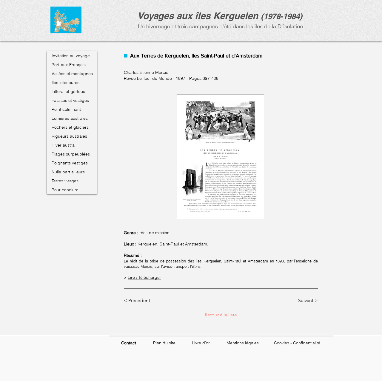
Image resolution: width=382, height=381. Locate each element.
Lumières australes (70, 118)
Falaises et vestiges (70, 100)
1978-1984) (283, 16)
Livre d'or (201, 343)
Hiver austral (64, 145)
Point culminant (66, 109)
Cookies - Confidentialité (297, 343)
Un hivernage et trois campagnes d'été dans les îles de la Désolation (219, 26)
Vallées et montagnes (72, 73)
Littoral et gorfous (68, 91)
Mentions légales (243, 343)
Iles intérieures (65, 82)
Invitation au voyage (71, 55)
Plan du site (164, 343)
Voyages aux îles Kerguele (194, 15)
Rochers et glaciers (70, 127)
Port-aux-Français (69, 64)
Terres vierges (65, 180)
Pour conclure (65, 189)
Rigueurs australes (69, 136)
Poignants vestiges (70, 163)
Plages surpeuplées (71, 154)
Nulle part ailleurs (68, 172)
